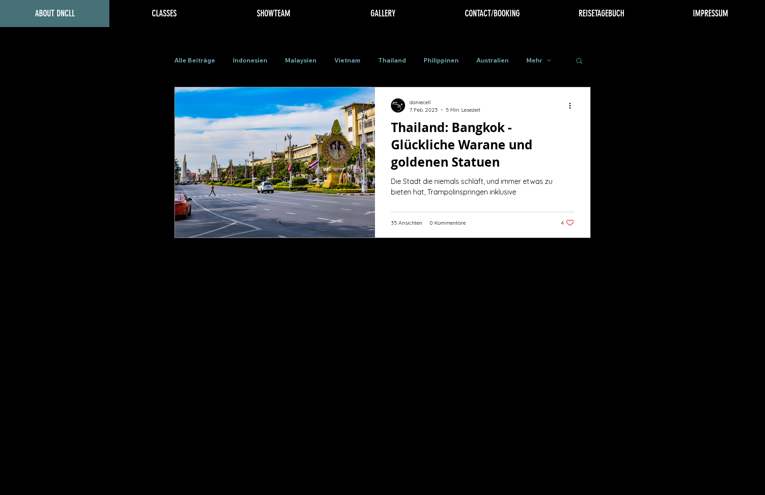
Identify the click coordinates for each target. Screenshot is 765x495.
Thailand (392, 60)
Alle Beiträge (194, 60)
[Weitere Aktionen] (573, 105)
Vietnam (347, 60)
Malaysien (301, 60)
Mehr (534, 60)
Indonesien (250, 60)
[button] (579, 61)
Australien (492, 60)
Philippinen (441, 60)
